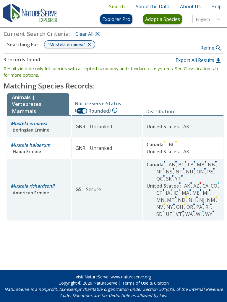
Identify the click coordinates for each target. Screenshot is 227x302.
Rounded (98, 111)
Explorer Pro (116, 19)
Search (117, 6)
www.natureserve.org (131, 277)
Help (216, 6)
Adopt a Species (162, 19)
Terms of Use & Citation (145, 283)
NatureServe (105, 283)
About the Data (152, 6)
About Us (190, 6)
